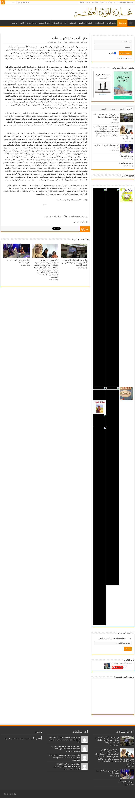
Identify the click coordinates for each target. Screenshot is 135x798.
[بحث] (3, 2)
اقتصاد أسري (99, 23)
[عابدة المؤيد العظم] (103, 12)
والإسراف (7, 739)
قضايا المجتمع (44, 23)
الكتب (22, 23)
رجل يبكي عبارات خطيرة (18, 739)
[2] (19, 174)
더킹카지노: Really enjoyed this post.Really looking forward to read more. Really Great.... (66, 766)
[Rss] (29, 2)
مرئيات (14, 23)
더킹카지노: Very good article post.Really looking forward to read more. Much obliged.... (64, 757)
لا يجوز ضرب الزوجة (126, 163)
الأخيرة (129, 109)
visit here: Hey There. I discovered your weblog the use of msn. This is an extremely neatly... (65, 748)
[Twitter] (24, 2)
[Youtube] (21, 2)
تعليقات (112, 109)
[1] (25, 93)
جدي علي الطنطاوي (59, 23)
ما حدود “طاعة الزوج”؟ (107, 2)
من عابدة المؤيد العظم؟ (125, 2)
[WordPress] (18, 2)
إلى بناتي (72, 23)
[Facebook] (26, 2)
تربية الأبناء (122, 23)
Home (130, 23)
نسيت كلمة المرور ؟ (124, 58)
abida (83, 42)
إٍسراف (28, 739)
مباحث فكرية (31, 23)
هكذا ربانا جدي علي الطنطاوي (88, 2)
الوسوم (103, 109)
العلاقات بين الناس (85, 23)
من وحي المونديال (126, 156)
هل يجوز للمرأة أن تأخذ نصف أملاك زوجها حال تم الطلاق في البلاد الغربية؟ (74, 262)
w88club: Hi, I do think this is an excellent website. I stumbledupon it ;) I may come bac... (64, 740)
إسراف (36, 738)
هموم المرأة (111, 23)
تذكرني (111, 53)
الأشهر (121, 109)
